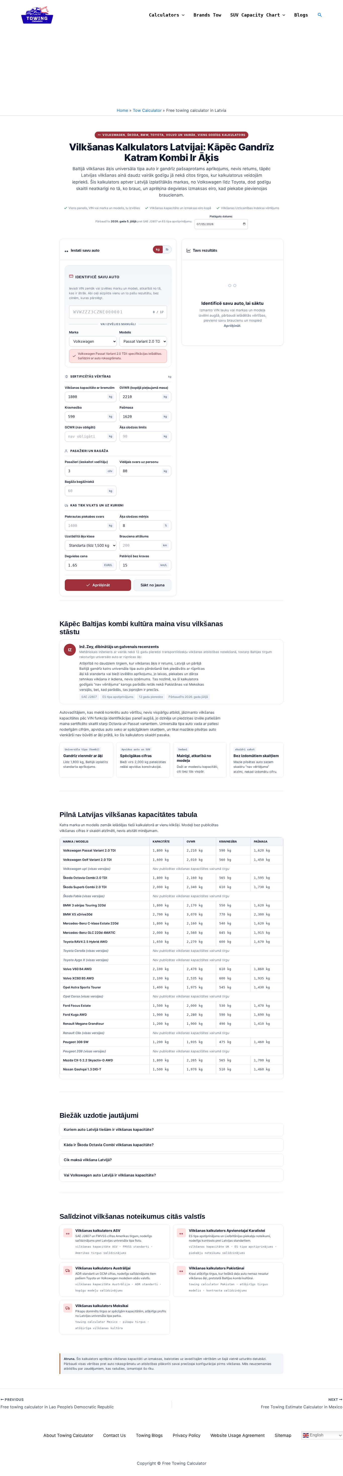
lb (167, 249)
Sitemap (283, 1435)
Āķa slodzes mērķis (134, 516)
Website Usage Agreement (237, 1435)
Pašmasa (126, 407)
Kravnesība (73, 407)
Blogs (301, 15)
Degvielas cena (76, 556)
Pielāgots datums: (221, 216)
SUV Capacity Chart (255, 15)
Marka (73, 332)
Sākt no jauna (152, 585)
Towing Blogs (149, 1435)
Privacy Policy (186, 1435)
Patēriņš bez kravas (134, 556)
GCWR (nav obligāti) (80, 427)
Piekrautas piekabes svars (84, 516)
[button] (182, 15)
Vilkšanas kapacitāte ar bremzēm (90, 388)
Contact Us (114, 1435)
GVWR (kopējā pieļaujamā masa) (144, 388)
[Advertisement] (171, 67)
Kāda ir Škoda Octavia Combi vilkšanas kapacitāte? (109, 1145)
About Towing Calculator (68, 1435)
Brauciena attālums (134, 536)
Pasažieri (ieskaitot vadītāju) (86, 462)
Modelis (125, 332)
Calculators (164, 15)
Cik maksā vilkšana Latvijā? (88, 1160)
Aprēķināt (101, 585)
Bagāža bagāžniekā (79, 482)
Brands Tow (207, 15)
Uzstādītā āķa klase (79, 536)
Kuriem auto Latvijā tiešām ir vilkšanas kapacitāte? (109, 1129)
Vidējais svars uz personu (139, 462)
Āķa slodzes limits (133, 427)
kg (158, 249)
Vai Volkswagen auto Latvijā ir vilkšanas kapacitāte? (110, 1175)
